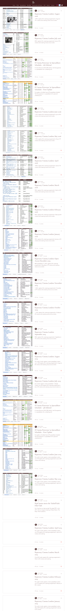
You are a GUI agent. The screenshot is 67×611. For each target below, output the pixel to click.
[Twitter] (62, 5)
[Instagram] (57, 5)
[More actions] (61, 10)
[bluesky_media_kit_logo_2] (59, 5)
